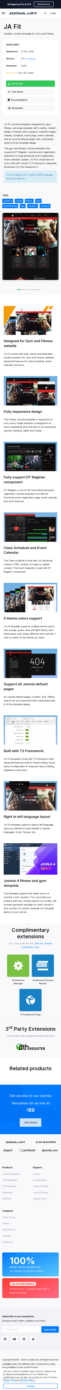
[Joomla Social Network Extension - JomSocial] (27, 1150)
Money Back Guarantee (26, 1263)
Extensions (8, 1192)
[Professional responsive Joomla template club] (8, 1150)
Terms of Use (9, 1380)
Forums (36, 1174)
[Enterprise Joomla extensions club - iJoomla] (50, 1150)
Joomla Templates (11, 1174)
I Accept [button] (30, 1386)
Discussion (17, 108)
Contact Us (8, 1242)
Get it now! (17, 83)
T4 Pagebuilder (10, 1180)
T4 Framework (9, 1186)
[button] (35, 1380)
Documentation (18, 99)
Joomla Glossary (41, 1192)
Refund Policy (9, 1229)
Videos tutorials (40, 1186)
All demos (7, 1198)
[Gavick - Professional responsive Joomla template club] (45, 1142)
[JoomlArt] (23, 13)
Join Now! (30, 1122)
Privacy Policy (27, 1380)
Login (53, 13)
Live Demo (17, 91)
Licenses (7, 1235)
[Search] (45, 13)
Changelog (30, 59)
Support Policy (40, 1198)
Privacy (6, 1223)
